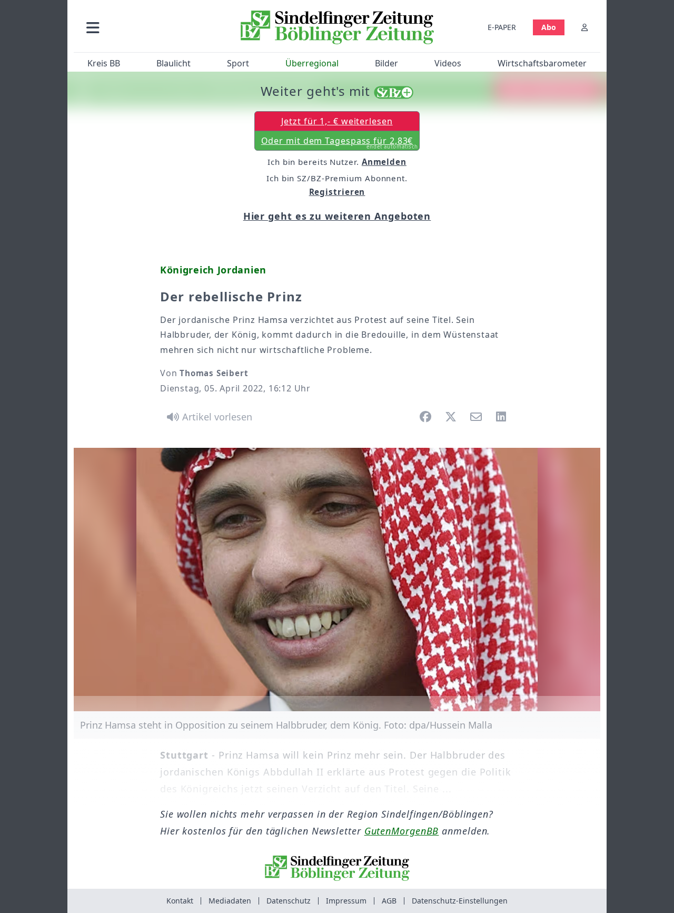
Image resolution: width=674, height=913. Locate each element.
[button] (149, 27)
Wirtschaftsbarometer (542, 63)
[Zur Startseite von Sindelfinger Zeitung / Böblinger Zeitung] (337, 27)
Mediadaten (230, 901)
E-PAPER (502, 27)
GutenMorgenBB (401, 830)
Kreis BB (103, 63)
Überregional (312, 63)
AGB (389, 901)
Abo (548, 27)
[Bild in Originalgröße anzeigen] (337, 579)
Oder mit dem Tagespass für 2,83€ (340, 143)
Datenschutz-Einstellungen (460, 901)
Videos (447, 63)
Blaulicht (173, 63)
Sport (238, 63)
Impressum (346, 901)
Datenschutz (288, 901)
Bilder (386, 63)
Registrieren (337, 191)
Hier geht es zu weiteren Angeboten (337, 216)
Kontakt (179, 901)
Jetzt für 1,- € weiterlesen (336, 121)
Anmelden (384, 161)
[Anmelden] (584, 27)
